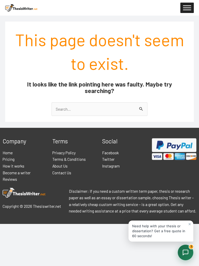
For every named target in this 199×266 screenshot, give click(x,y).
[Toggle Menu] (187, 8)
